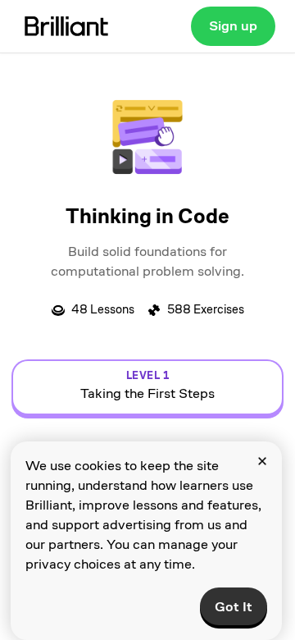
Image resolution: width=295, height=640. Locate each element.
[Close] (262, 461)
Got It (233, 606)
